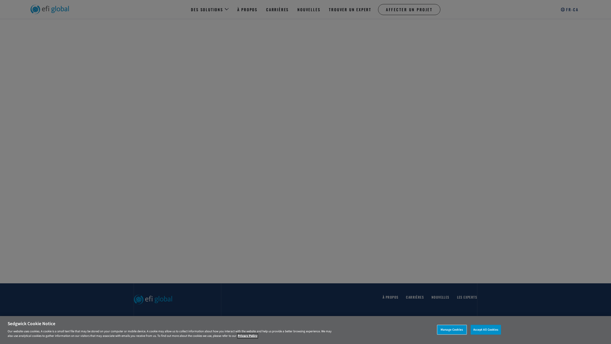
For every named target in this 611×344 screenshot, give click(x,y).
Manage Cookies (452, 329)
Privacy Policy (248, 336)
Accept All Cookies (485, 329)
